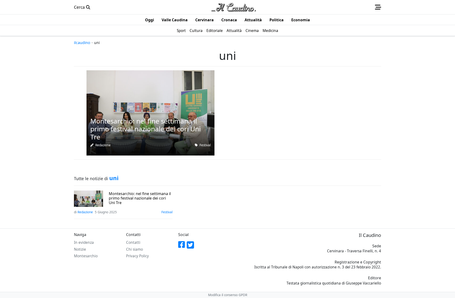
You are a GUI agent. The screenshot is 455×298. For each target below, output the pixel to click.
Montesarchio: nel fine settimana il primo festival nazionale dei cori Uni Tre (140, 198)
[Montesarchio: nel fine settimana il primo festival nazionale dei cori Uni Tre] (150, 112)
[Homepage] (233, 7)
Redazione (103, 145)
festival (205, 145)
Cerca (80, 7)
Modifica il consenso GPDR (227, 295)
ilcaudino (82, 42)
